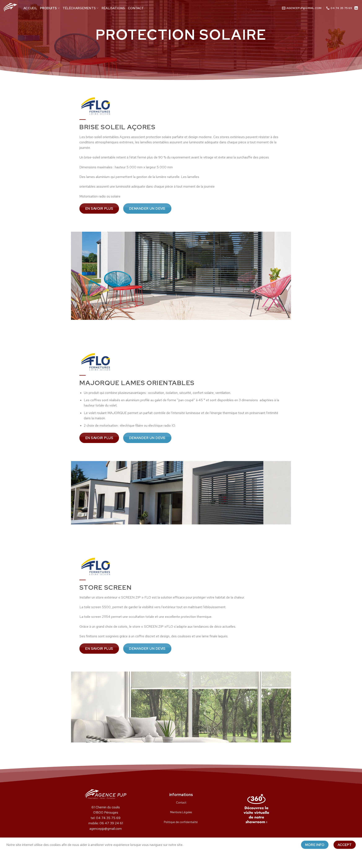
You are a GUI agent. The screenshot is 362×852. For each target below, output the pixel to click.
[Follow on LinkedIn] (356, 8)
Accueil (30, 8)
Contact (136, 8)
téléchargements (79, 8)
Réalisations (113, 8)
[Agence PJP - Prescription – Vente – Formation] (10, 7)
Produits (48, 8)
